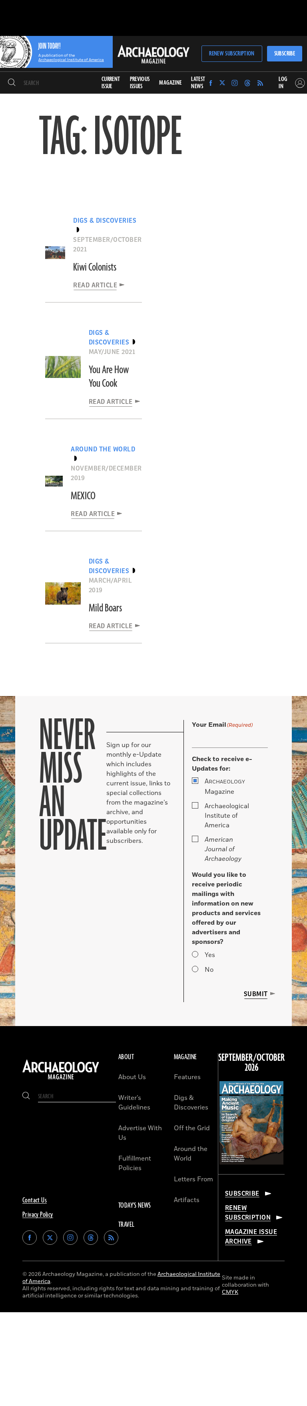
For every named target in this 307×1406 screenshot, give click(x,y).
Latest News (198, 83)
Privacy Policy (37, 1215)
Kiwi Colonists (94, 267)
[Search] (12, 83)
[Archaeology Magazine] (60, 1079)
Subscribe (284, 53)
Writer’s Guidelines (134, 1103)
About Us (132, 1077)
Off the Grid (192, 1128)
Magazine (225, 786)
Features (187, 1077)
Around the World (190, 1154)
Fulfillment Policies (134, 1163)
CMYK (230, 1292)
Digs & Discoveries (191, 1103)
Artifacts (186, 1200)
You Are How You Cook (109, 377)
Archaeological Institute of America (227, 816)
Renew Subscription (231, 53)
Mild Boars (105, 608)
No (209, 969)
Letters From (193, 1179)
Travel (126, 1225)
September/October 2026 (251, 1063)
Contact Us (34, 1200)
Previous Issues (140, 83)
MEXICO (83, 496)
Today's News (134, 1205)
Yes (210, 955)
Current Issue (111, 83)
